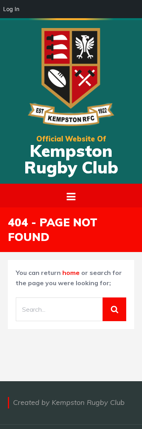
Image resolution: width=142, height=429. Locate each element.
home (71, 273)
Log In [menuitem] (11, 9)
